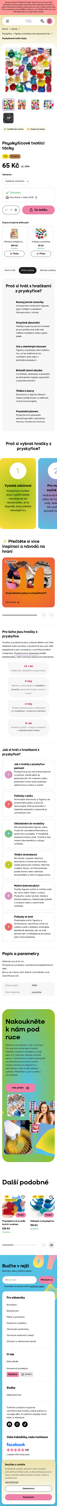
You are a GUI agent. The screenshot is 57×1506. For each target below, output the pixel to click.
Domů (5, 29)
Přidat (16, 254)
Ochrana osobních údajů (20, 1335)
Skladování (13, 1311)
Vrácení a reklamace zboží (21, 1341)
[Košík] (49, 21)
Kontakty (12, 1305)
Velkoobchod (14, 1395)
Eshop (14, 29)
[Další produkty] (51, 1245)
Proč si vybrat (27, 270)
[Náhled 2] (22, 104)
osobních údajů (37, 1286)
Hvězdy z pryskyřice (41, 242)
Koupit (21, 1215)
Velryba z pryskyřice (42, 1221)
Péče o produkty (16, 1317)
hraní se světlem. (36, 711)
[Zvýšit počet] (15, 210)
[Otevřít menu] (7, 21)
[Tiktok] (25, 1424)
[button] (48, 50)
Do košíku (41, 210)
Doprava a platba (16, 1323)
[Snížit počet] (6, 210)
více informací (11, 1482)
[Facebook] (9, 1424)
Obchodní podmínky (18, 1329)
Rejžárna (12, 1374)
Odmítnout (28, 1489)
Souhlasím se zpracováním (24, 1286)
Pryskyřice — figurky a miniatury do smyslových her (26, 34)
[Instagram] (17, 1424)
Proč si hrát (10, 270)
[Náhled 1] (8, 104)
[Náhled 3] (35, 104)
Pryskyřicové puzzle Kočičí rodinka (13, 1223)
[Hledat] (42, 21)
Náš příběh (18, 1088)
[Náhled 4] (48, 104)
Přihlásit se (47, 1280)
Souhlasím (28, 1497)
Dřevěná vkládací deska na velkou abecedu (14, 242)
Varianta (6, 175)
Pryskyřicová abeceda (26, 653)
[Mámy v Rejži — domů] (28, 21)
